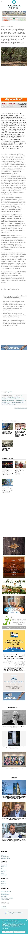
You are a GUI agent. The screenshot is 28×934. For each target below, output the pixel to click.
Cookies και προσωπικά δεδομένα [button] (11, 926)
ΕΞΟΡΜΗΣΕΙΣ (4, 875)
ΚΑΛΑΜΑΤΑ (3, 855)
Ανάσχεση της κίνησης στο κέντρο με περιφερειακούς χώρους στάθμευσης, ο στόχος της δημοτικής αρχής (7, 489)
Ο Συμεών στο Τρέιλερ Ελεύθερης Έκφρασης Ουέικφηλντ (14, 727)
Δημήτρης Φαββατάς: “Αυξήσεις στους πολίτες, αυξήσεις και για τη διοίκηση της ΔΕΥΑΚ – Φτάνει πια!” (14, 840)
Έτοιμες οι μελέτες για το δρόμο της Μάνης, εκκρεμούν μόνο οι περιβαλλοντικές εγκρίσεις (19, 471)
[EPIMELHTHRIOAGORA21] (14, 697)
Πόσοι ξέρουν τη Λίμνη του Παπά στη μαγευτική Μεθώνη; (7, 432)
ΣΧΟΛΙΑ (2, 873)
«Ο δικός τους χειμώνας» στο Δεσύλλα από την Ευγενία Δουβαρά (14, 747)
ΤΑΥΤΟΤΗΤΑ (3, 906)
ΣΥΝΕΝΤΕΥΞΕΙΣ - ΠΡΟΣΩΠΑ (7, 898)
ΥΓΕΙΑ (2, 868)
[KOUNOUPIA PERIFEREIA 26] (14, 605)
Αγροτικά (9, 392)
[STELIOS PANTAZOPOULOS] (14, 663)
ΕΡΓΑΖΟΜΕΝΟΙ (4, 865)
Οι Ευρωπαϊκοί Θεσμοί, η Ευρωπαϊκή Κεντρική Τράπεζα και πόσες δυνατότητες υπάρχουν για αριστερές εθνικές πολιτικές (14, 797)
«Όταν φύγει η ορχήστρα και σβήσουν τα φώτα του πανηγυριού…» (14, 819)
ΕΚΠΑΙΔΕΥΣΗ (4, 866)
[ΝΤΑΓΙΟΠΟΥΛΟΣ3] (14, 100)
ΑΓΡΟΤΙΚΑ (3, 881)
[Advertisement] (14, 82)
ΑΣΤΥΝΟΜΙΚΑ (4, 870)
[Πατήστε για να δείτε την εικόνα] (14, 56)
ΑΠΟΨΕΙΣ (3, 871)
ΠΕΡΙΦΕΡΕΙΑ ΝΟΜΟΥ (5, 858)
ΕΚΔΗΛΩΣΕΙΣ (4, 893)
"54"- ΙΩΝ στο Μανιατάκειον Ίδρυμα (14, 768)
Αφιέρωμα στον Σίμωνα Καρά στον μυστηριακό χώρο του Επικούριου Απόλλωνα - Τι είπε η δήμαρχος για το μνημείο (7, 472)
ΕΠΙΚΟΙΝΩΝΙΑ (4, 908)
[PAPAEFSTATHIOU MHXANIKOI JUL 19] (14, 682)
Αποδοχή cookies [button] (19, 931)
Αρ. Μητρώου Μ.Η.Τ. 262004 (15, 913)
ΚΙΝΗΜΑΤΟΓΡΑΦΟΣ (5, 894)
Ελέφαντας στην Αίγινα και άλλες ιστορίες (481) (6, 449)
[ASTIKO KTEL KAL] (14, 641)
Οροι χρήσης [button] (5, 928)
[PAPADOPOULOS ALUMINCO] (14, 106)
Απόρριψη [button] (7, 931)
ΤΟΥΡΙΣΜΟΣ (3, 885)
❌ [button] (27, 920)
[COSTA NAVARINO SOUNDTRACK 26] (14, 567)
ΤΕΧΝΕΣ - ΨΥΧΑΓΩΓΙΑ (6, 891)
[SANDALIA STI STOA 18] (14, 546)
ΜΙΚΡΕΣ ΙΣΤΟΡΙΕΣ (5, 899)
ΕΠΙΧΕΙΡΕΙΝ (3, 883)
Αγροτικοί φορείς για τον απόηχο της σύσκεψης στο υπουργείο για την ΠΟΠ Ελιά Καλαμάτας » (14, 402)
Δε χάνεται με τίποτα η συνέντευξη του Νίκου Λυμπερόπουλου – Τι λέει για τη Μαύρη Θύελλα (20, 434)
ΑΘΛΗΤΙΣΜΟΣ (4, 896)
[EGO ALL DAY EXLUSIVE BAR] (14, 14)
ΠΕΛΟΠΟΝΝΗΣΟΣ (5, 856)
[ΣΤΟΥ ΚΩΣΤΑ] (14, 587)
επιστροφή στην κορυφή (21, 408)
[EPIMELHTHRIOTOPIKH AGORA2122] (14, 348)
